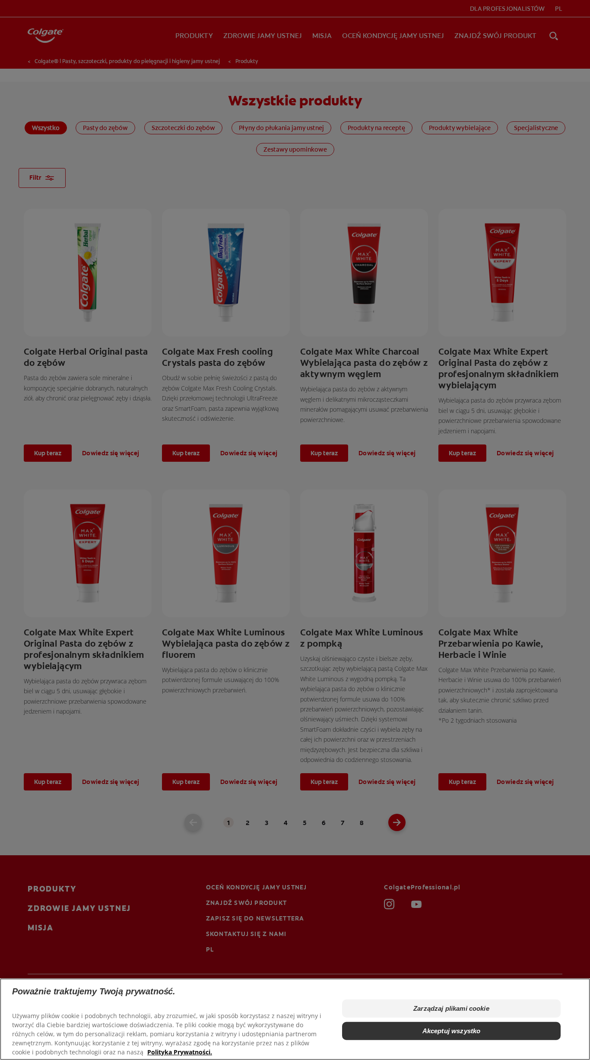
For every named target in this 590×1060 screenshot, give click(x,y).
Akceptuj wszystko (451, 1031)
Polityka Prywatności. (179, 1051)
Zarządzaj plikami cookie (451, 1008)
